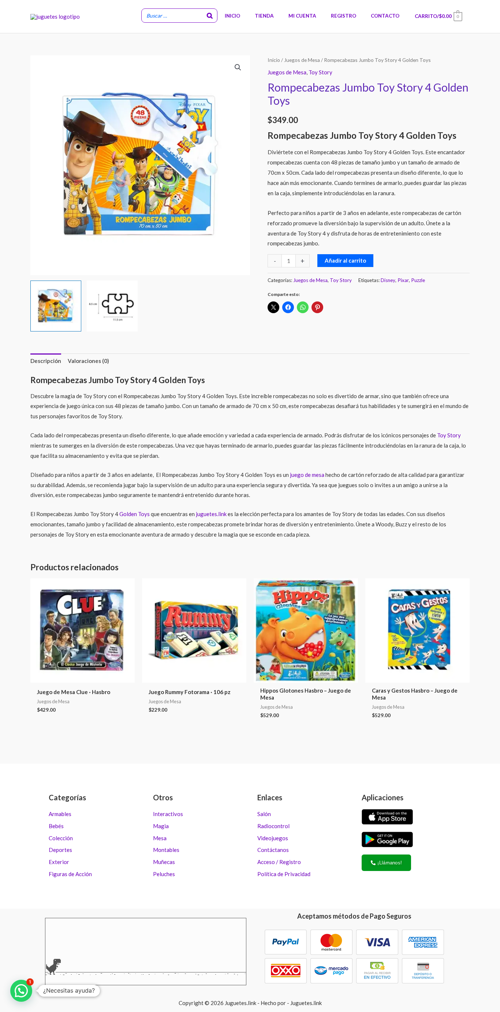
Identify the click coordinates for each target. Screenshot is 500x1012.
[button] (238, 67)
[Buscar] (209, 15)
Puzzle (418, 280)
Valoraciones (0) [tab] (88, 360)
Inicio (274, 60)
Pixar (403, 280)
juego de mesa (306, 474)
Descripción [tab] (45, 360)
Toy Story (320, 72)
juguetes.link (211, 514)
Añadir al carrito (345, 260)
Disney (388, 280)
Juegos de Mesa (302, 60)
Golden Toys (134, 514)
